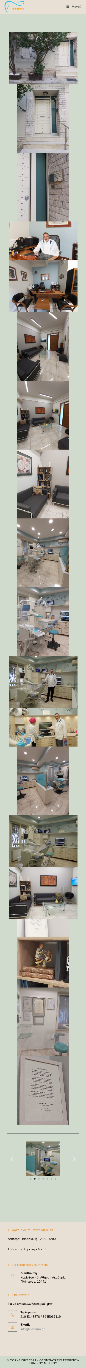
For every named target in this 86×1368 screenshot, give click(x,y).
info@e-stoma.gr (32, 1329)
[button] (30, 1179)
